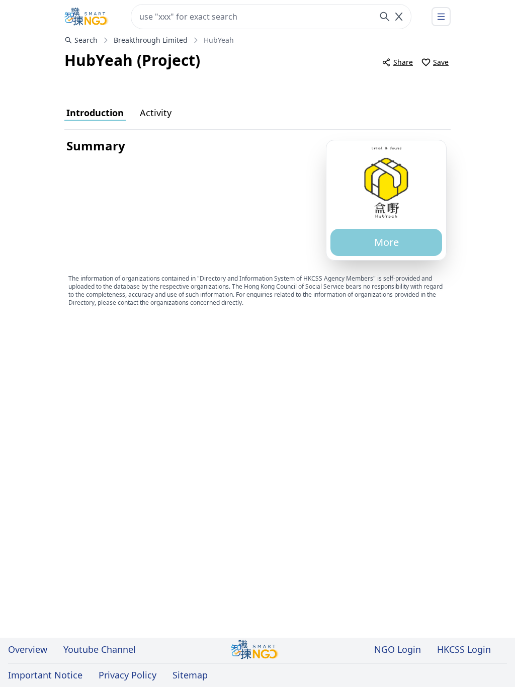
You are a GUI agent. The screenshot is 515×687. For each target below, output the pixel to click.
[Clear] (399, 17)
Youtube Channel (99, 649)
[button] (386, 181)
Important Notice (45, 675)
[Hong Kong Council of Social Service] (86, 17)
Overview (27, 649)
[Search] (385, 17)
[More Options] (441, 16)
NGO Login (397, 649)
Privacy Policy (127, 675)
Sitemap (190, 675)
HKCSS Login (464, 649)
